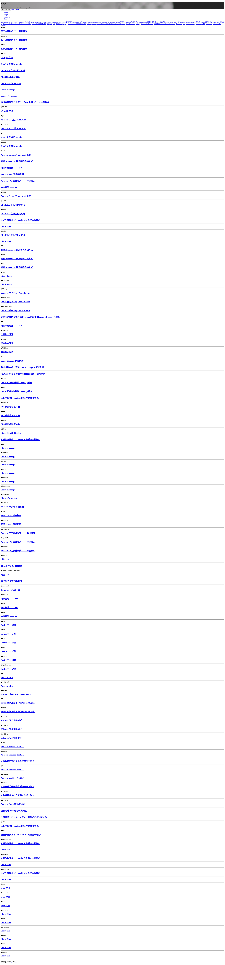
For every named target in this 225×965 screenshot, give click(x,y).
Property (64, 24)
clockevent (199, 24)
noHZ (203, 24)
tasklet (171, 22)
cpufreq (3, 22)
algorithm (112, 22)
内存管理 (39, 24)
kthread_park (94, 22)
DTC (57, 24)
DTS (50, 24)
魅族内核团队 (15, 9)
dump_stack (32, 24)
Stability (138, 24)
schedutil (7, 22)
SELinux (103, 24)
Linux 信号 (79, 22)
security (8, 24)
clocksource (179, 24)
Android (40, 22)
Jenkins (203, 22)
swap (193, 24)
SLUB (36, 22)
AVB (119, 24)
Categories (7, 17)
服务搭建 (208, 22)
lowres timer (209, 24)
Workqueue (191, 22)
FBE (77, 24)
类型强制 (109, 24)
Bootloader (132, 24)
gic (157, 22)
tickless (58, 22)
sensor (45, 22)
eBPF (155, 24)
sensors (118, 22)
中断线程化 (162, 22)
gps (23, 22)
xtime (219, 24)
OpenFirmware (72, 24)
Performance (149, 24)
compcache (189, 24)
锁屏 (67, 22)
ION (48, 24)
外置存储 (197, 22)
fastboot (89, 24)
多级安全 (115, 24)
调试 (137, 22)
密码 (70, 22)
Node (60, 24)
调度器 (149, 22)
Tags (5, 19)
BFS (145, 22)
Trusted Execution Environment (20, 24)
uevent (99, 24)
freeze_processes (102, 22)
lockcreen (63, 22)
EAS (12, 22)
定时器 (154, 22)
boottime (3, 25)
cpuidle (49, 22)
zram (184, 24)
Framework (214, 22)
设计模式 (221, 22)
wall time (215, 24)
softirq (167, 22)
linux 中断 (177, 22)
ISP (109, 22)
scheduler (141, 22)
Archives (6, 16)
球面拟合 (123, 22)
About (6, 14)
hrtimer (54, 22)
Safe (127, 24)
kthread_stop (86, 22)
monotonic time (164, 24)
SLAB (32, 22)
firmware (94, 24)
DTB (54, 24)
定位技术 (27, 22)
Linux (15, 22)
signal (74, 22)
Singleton (3, 24)
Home (6, 12)
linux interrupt (184, 22)
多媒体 (44, 24)
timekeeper (172, 24)
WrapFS (19, 22)
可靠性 (133, 22)
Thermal (128, 22)
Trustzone (143, 24)
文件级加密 (82, 24)
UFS (158, 24)
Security (123, 24)
